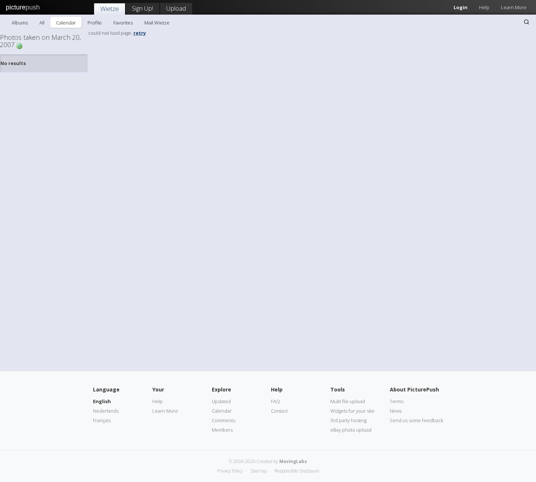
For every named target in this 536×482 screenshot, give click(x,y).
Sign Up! (142, 8)
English (102, 401)
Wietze (109, 8)
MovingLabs (293, 461)
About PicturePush (414, 389)
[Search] (526, 22)
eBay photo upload (351, 429)
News (395, 411)
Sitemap (258, 471)
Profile (95, 22)
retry (139, 33)
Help (484, 7)
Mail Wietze (157, 22)
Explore (221, 389)
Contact (279, 411)
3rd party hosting (348, 420)
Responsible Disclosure (297, 471)
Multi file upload (347, 401)
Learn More (514, 7)
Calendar (66, 22)
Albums (20, 22)
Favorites (123, 22)
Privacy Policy (230, 471)
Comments (223, 420)
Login (460, 7)
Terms (396, 401)
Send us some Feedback (416, 420)
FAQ (275, 401)
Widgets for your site (352, 411)
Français (101, 420)
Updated (221, 401)
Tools (337, 389)
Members (222, 429)
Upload (176, 8)
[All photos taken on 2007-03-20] (19, 45)
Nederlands (106, 411)
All (41, 22)
